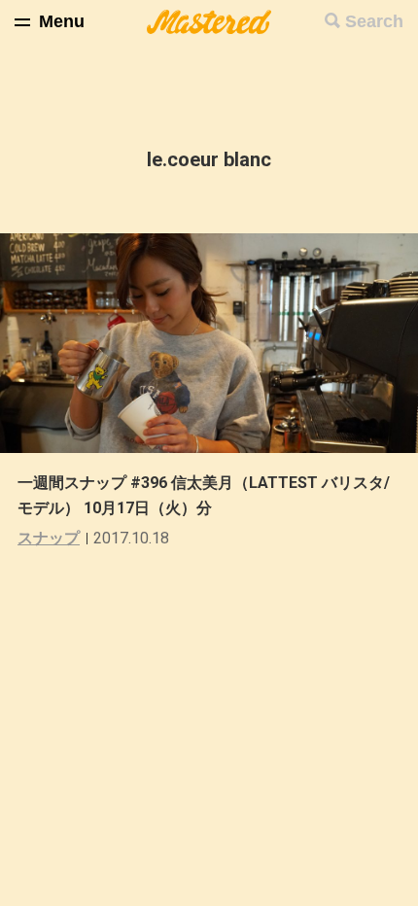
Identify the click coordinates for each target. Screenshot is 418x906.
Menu (62, 21)
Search (374, 21)
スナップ (48, 538)
